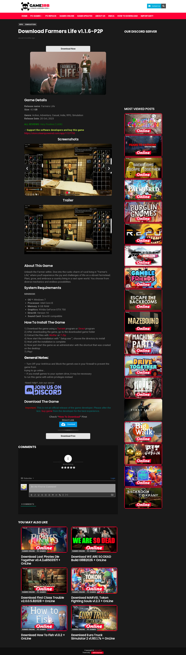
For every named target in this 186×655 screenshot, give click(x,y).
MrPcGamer (97, 653)
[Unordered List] (49, 494)
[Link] (60, 494)
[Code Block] (56, 494)
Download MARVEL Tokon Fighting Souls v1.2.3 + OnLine (92, 599)
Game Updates (84, 16)
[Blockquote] (53, 494)
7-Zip (63, 335)
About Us (100, 16)
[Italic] (35, 494)
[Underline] (38, 494)
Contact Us (156, 6)
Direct (81, 328)
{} (63, 495)
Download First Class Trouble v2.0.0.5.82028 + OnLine (42, 599)
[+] (66, 495)
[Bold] (31, 494)
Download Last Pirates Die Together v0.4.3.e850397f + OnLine (40, 560)
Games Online (66, 16)
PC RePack (50, 16)
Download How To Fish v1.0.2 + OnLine (43, 637)
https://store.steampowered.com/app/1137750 (49, 133)
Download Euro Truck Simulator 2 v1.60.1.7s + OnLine (93, 637)
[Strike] (42, 494)
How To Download (69, 416)
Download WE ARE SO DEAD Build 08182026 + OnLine (91, 558)
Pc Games (41, 551)
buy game (47, 411)
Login (112, 478)
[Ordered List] (45, 494)
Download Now (68, 49)
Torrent (61, 328)
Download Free (68, 436)
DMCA (111, 16)
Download (71, 424)
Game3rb (98, 650)
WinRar (53, 335)
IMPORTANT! (147, 16)
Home (24, 16)
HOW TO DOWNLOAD (127, 16)
